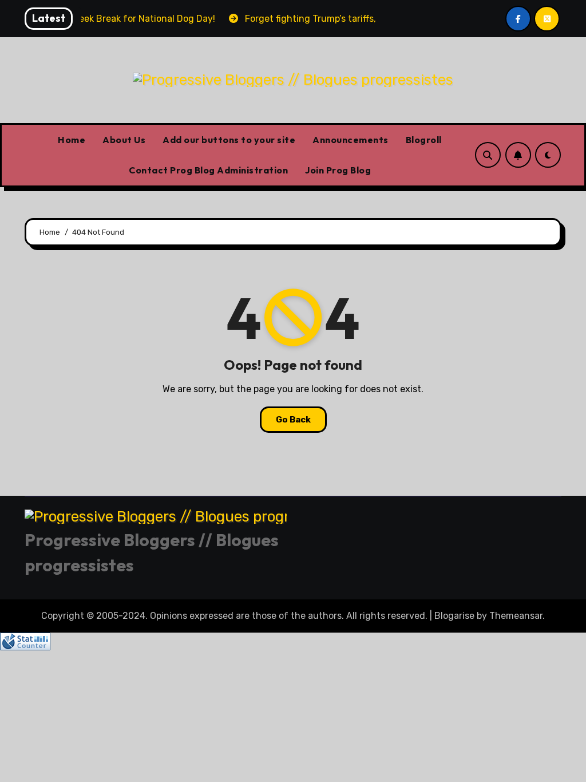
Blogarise (454, 615)
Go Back (293, 419)
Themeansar (516, 615)
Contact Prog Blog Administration (208, 170)
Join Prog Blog (338, 170)
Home (71, 139)
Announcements (350, 139)
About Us (123, 139)
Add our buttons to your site (229, 139)
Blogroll (424, 139)
